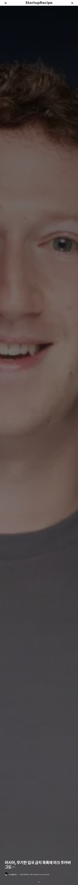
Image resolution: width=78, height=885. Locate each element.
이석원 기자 (14, 874)
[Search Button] (72, 3)
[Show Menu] (6, 3)
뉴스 (32, 874)
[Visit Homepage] (39, 3)
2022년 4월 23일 (24, 874)
